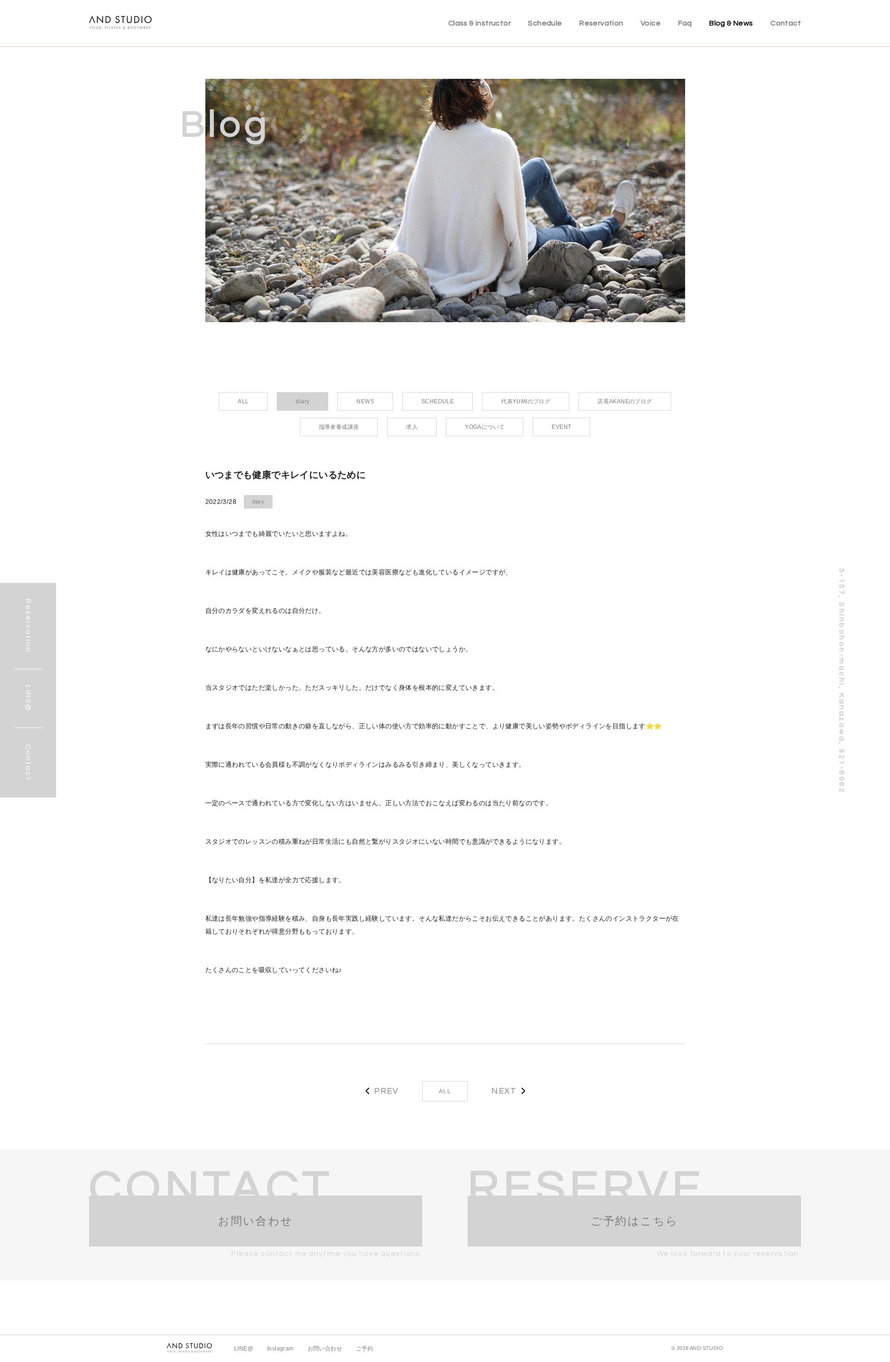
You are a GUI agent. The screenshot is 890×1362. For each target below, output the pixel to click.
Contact (785, 23)
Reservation (601, 23)
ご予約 (364, 1348)
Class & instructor (479, 23)
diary (258, 501)
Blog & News (731, 23)
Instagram (280, 1348)
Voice (651, 23)
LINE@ (243, 1348)
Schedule (545, 23)
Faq (685, 23)
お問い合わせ (325, 1348)
